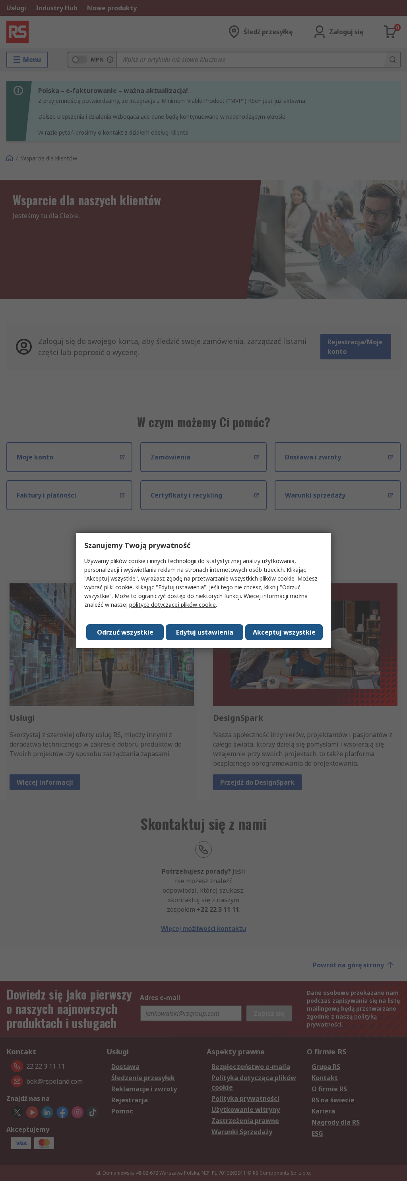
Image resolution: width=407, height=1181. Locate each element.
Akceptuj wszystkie (284, 632)
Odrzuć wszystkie (125, 632)
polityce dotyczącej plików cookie (172, 604)
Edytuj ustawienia (204, 632)
